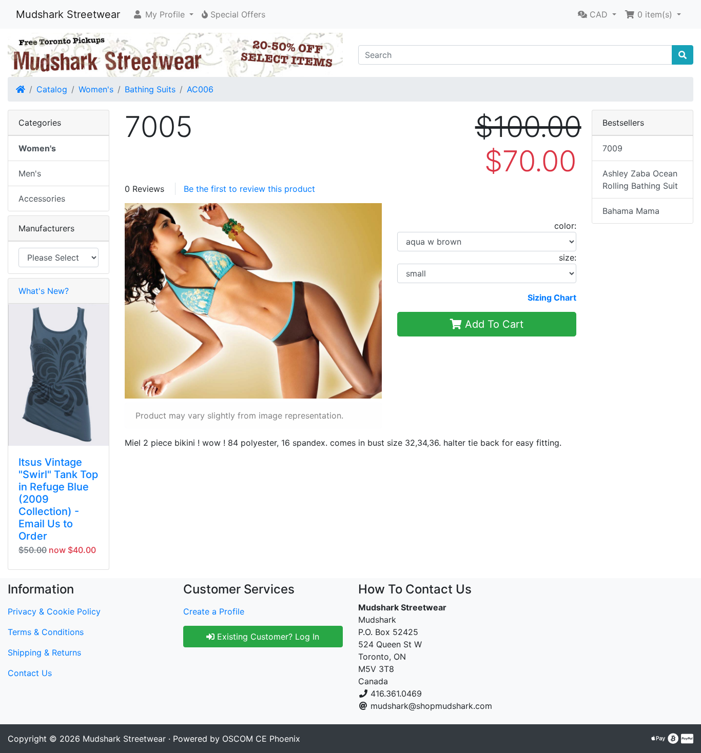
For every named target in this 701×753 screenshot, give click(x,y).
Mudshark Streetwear (68, 14)
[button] (163, 14)
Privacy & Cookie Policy (54, 611)
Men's (29, 173)
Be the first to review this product (249, 189)
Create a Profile (213, 611)
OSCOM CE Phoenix (261, 739)
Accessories (41, 198)
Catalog (51, 89)
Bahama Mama (630, 211)
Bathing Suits (150, 89)
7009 (612, 148)
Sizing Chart (552, 297)
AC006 (200, 89)
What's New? (43, 291)
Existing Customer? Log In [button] (267, 636)
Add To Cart (492, 324)
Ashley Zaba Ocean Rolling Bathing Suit (640, 179)
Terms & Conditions (46, 632)
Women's (96, 89)
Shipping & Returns (44, 652)
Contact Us (30, 673)
